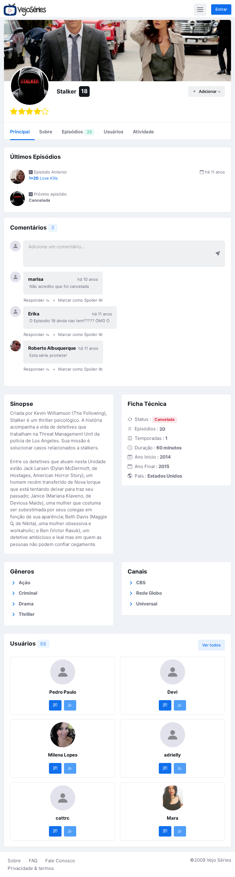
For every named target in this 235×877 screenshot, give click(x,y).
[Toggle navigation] (200, 9)
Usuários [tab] (113, 132)
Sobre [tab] (45, 132)
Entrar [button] (221, 9)
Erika (33, 314)
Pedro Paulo (62, 692)
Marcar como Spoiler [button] (78, 300)
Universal (146, 604)
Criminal (28, 593)
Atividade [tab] (143, 132)
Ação (24, 582)
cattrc (62, 818)
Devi (172, 692)
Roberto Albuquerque (52, 348)
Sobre (14, 861)
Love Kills (43, 178)
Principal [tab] (20, 132)
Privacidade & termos (31, 868)
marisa (35, 279)
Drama (26, 604)
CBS (141, 582)
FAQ (33, 861)
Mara (172, 818)
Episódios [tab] (76, 132)
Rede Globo (149, 593)
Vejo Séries (219, 860)
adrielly (172, 755)
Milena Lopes (62, 755)
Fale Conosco (60, 861)
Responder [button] (35, 300)
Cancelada (164, 419)
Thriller (27, 614)
